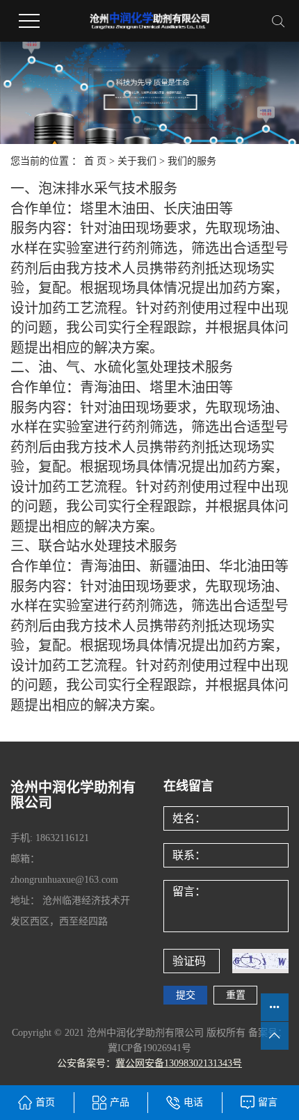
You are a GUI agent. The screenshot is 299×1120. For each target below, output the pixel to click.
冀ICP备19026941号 (149, 1048)
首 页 (95, 161)
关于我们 (137, 161)
